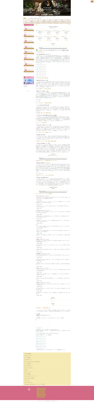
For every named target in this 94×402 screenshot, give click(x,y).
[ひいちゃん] (38, 36)
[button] (69, 24)
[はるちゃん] (55, 36)
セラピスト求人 (28, 367)
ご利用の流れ (27, 357)
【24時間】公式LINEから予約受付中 (28, 30)
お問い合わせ (28, 382)
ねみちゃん (66, 38)
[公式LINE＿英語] (29, 77)
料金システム (28, 359)
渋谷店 (66, 34)
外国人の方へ (32, 361)
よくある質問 (27, 363)
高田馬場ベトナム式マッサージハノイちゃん (41, 394)
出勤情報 (27, 353)
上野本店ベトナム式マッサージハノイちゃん (41, 388)
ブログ (26, 369)
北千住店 (40, 34)
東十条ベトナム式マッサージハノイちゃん (41, 395)
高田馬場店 (50, 40)
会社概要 (29, 378)
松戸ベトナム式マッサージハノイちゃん (41, 390)
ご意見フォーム (28, 365)
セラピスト (28, 355)
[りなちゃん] (64, 30)
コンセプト (27, 371)
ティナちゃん (49, 32)
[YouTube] (25, 86)
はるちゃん (57, 38)
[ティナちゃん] (47, 30)
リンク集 (26, 380)
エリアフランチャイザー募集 (34, 384)
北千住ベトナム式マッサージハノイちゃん (41, 389)
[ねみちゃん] (64, 36)
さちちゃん (48, 38)
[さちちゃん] (47, 36)
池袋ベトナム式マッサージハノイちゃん (41, 393)
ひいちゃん (40, 38)
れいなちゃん (40, 32)
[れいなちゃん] (38, 30)
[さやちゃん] (55, 30)
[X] (29, 80)
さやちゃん (57, 32)
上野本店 (48, 34)
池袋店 (50, 34)
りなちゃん (66, 32)
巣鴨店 (58, 34)
